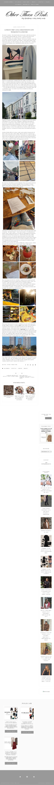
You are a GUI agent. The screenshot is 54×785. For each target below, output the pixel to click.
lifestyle (13, 368)
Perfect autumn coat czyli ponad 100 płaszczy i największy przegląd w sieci (46, 430)
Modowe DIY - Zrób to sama (31, 4)
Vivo (20, 325)
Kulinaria (18, 4)
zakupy (26, 368)
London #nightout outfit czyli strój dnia (10, 376)
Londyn (20, 368)
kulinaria (6, 368)
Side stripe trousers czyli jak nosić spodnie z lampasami (46, 511)
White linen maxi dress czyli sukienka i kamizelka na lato (46, 613)
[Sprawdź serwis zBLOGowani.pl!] (46, 691)
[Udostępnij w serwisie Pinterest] (35, 365)
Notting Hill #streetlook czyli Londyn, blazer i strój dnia (27, 377)
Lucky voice (22, 329)
